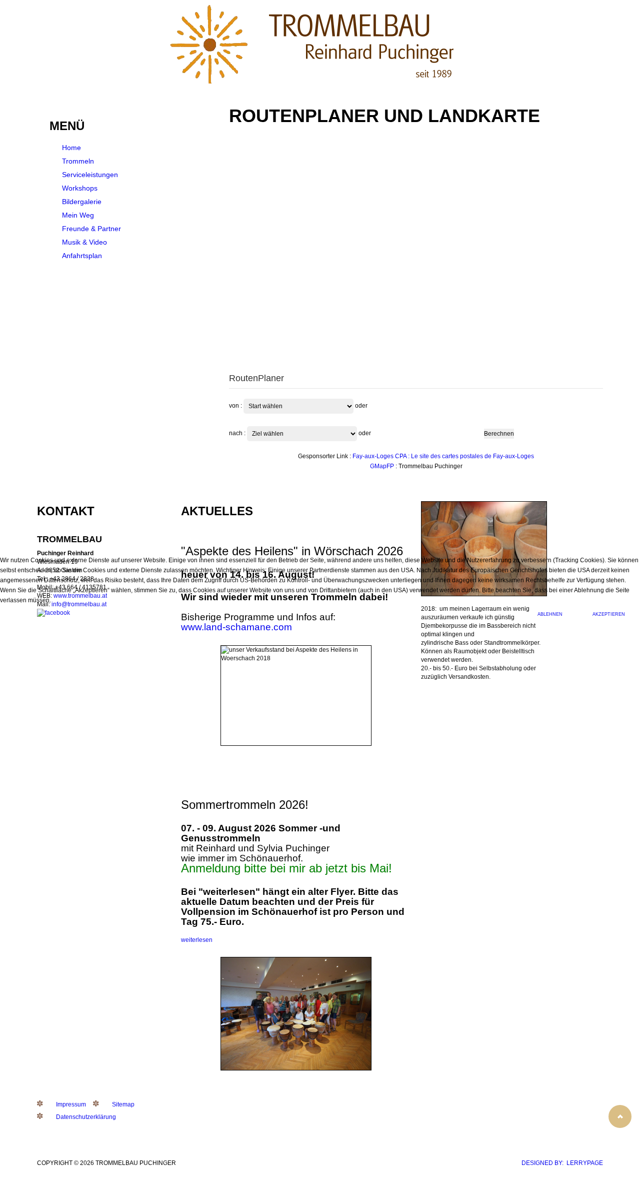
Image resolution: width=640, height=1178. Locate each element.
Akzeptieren (608, 614)
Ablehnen (550, 614)
